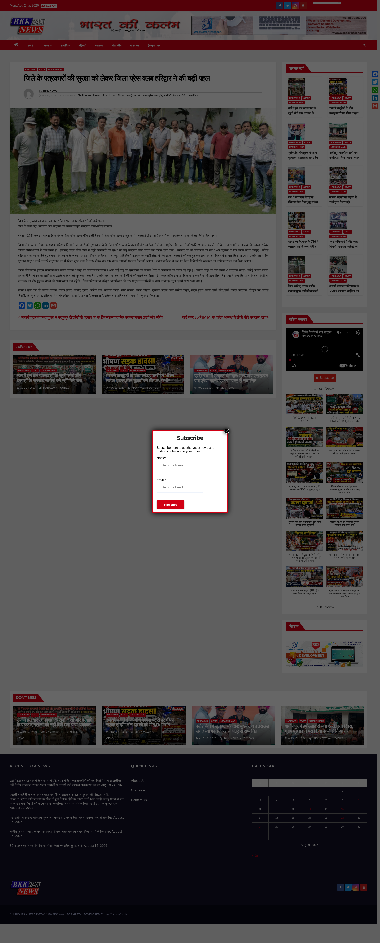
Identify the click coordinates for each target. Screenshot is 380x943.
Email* (161, 480)
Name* (161, 458)
